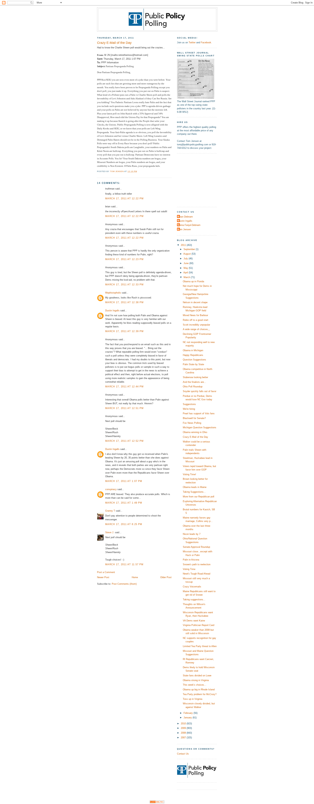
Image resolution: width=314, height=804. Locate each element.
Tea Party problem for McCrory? (199, 694)
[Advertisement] (199, 179)
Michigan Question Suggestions (199, 427)
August (187, 253)
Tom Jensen (184, 229)
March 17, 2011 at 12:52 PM (124, 441)
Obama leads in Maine (194, 487)
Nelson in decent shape (195, 302)
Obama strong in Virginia (196, 680)
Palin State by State (193, 364)
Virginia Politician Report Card (198, 625)
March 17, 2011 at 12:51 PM (124, 408)
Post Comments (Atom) (124, 583)
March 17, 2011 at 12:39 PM (124, 331)
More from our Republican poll (198, 496)
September (190, 249)
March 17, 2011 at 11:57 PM (124, 564)
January (188, 717)
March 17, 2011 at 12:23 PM (124, 259)
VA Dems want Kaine (194, 620)
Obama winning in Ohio (195, 432)
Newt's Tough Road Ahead (196, 573)
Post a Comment (106, 572)
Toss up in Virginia (192, 699)
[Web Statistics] (157, 802)
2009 (184, 728)
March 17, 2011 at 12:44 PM (124, 386)
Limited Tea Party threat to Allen (200, 646)
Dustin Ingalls (112, 310)
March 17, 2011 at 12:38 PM (124, 302)
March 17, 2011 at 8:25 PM (123, 524)
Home (135, 577)
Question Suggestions (194, 359)
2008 (184, 732)
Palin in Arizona (191, 559)
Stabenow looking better (195, 377)
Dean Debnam (185, 216)
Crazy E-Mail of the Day (195, 437)
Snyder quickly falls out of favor (199, 391)
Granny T (110, 510)
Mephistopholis (113, 292)
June (186, 263)
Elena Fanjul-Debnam (189, 225)
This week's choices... (194, 684)
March (187, 277)
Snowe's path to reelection (196, 564)
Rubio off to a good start (195, 320)
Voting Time (189, 569)
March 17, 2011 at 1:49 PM (123, 502)
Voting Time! (189, 474)
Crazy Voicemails (192, 586)
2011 (184, 245)
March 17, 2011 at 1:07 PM (123, 481)
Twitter (192, 42)
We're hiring (189, 409)
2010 (184, 723)
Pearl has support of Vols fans (199, 413)
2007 (184, 737)
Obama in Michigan (193, 350)
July (186, 258)
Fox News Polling (192, 423)
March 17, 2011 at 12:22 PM (124, 198)
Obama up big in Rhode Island (199, 689)
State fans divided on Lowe (197, 675)
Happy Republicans (193, 355)
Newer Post (103, 577)
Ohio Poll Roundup (192, 386)
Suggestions (189, 404)
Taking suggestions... (194, 599)
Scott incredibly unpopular (196, 324)
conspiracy (111, 489)
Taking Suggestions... (194, 491)
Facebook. (206, 42)
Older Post (166, 577)
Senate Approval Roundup (196, 547)
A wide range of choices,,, (196, 329)
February (189, 713)
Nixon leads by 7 (191, 534)
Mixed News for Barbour (195, 315)
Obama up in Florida (193, 281)
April (186, 272)
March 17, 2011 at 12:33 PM (124, 284)
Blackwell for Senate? (194, 418)
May (186, 268)
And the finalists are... (194, 382)
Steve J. (109, 532)
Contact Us (183, 753)
